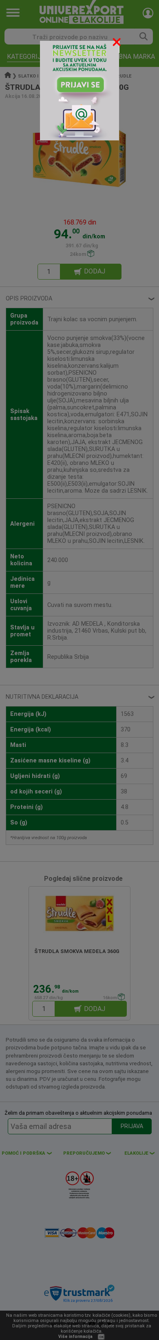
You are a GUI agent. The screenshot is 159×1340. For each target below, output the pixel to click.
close (117, 43)
